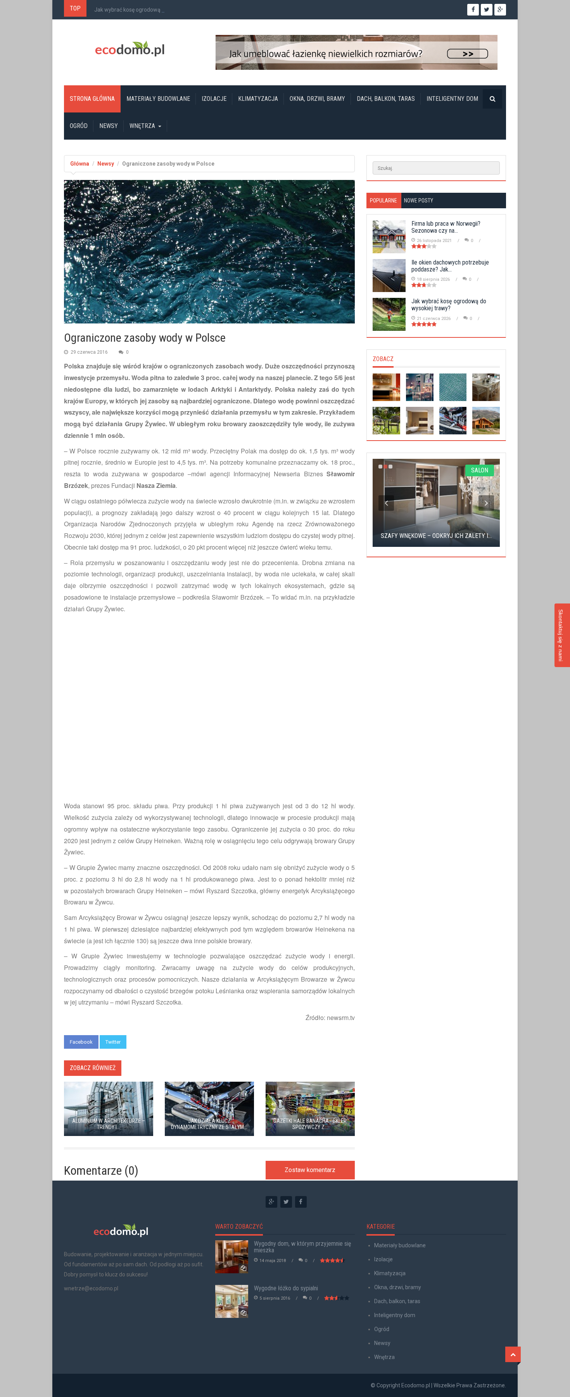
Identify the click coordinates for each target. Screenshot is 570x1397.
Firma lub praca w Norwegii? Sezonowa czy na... (445, 227)
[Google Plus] (271, 1202)
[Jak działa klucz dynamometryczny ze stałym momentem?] (453, 420)
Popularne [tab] (383, 200)
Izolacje (214, 98)
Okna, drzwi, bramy (317, 98)
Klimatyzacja (258, 98)
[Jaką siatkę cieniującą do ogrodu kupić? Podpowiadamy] (453, 387)
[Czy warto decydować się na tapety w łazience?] (420, 420)
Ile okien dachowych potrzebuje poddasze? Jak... (450, 266)
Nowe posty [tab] (418, 200)
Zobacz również (93, 1068)
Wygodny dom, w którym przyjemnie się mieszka (302, 1247)
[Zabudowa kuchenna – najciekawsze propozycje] (386, 387)
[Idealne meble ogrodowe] (386, 420)
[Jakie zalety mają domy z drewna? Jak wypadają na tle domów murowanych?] (486, 420)
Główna (79, 164)
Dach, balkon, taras (386, 98)
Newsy (108, 126)
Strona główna (92, 98)
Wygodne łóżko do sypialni (286, 1288)
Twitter (113, 1042)
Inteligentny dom (452, 98)
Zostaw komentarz (310, 1170)
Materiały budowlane (158, 98)
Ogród (79, 126)
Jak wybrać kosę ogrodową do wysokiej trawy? (151, 10)
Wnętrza (142, 126)
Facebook (81, 1042)
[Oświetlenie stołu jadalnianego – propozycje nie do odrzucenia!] (486, 387)
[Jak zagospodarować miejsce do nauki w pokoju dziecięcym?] (420, 387)
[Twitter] (286, 1202)
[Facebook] (301, 1202)
